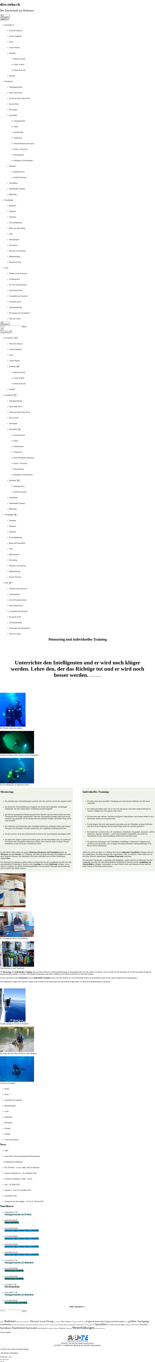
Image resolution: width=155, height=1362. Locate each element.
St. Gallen (110, 1325)
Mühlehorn (36, 1324)
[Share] (3, 1359)
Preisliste (80, 978)
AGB (7, 1111)
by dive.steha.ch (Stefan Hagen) (17, 1349)
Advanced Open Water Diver (19, 98)
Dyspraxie (144, 832)
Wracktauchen (19, 155)
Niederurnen (42, 1324)
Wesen (103, 1328)
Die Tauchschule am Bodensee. (17, 10)
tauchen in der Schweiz (132, 1325)
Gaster (126, 1321)
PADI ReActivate (20, 177)
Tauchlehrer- (115, 842)
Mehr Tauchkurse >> (77, 1307)
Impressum (8, 1117)
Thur (11, 234)
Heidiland (13, 1324)
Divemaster (13, 110)
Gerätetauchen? (14, 279)
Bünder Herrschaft (21, 1321)
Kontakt (12, 76)
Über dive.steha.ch (15, 31)
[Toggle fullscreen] (5, 1359)
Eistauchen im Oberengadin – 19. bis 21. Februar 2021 (24, 1201)
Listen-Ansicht (19, 64)
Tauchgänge (9, 200)
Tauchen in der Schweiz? (18, 273)
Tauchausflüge (120, 1325)
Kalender (12, 53)
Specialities (13, 115)
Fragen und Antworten (114, 1321)
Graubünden (5, 1324)
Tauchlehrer (13, 183)
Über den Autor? (15, 319)
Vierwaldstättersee (15, 223)
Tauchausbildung (22, 807)
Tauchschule (42, 1328)
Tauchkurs (111, 816)
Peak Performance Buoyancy (24, 143)
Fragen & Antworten (95, 1321)
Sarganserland (80, 1324)
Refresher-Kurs (19, 172)
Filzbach (79, 1321)
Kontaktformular (76, 972)
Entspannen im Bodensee (14, 1162)
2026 (6, 1151)
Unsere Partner (14, 47)
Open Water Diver (15, 93)
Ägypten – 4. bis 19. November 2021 (18, 1190)
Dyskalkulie (126, 832)
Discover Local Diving (17, 251)
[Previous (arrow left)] (1, 1361)
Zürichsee (12, 217)
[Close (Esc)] (1, 1359)
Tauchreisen (18, 1327)
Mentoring (13, 194)
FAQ (6, 268)
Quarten (56, 1324)
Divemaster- (102, 842)
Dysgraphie (136, 832)
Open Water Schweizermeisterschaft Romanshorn (22, 1156)
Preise (7, 1094)
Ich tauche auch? (15, 302)
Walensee (12, 211)
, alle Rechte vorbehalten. (9, 1353)
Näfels (51, 1324)
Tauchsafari (31, 1328)
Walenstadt (69, 1328)
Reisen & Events (20, 70)
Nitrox (16, 127)
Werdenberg (98, 1328)
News (11, 42)
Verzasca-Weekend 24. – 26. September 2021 (21, 1173)
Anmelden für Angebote (13, 1100)
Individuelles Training (17, 189)
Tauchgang (114, 801)
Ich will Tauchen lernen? (18, 285)
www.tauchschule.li (12, 1140)
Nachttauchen (18, 132)
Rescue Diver (14, 104)
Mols (31, 1324)
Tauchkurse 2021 (11, 1196)
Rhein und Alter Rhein (17, 228)
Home (7, 1089)
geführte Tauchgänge (138, 1321)
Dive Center (66, 1321)
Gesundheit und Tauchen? (18, 296)
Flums (83, 1321)
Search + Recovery (20, 149)
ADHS (151, 832)
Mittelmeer (23, 1324)
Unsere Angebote (15, 36)
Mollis (27, 1324)
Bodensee (12, 206)
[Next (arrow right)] (3, 1361)
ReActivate (95, 826)
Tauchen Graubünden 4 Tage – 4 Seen (18, 1179)
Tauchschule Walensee (53, 1328)
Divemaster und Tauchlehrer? (19, 313)
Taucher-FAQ (43, 982)
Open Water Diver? (16, 290)
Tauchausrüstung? (15, 307)
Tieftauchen (18, 138)
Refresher (12, 166)
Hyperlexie (91, 834)
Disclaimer (8, 1123)
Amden (2, 1321)
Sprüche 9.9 (92, 676)
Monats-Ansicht (19, 59)
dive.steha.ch (10, 4)
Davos (28, 1321)
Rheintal (66, 1324)
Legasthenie (117, 832)
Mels (18, 1324)
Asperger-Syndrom (102, 834)
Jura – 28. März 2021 (12, 1184)
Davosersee (13, 245)
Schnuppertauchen (15, 87)
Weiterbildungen (83, 1327)
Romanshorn (72, 1325)
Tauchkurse (9, 81)
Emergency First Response (23, 160)
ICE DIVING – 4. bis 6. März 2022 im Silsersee (22, 1167)
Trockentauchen (19, 121)
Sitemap (7, 1134)
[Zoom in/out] (8, 1359)
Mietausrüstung (14, 256)
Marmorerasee (14, 240)
